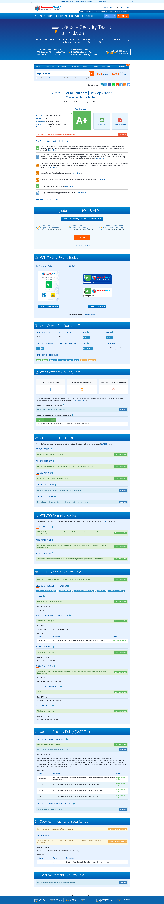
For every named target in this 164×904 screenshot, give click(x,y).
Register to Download (49, 306)
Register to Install (97, 306)
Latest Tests (49, 67)
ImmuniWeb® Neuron (79, 400)
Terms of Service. (89, 315)
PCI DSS (105, 522)
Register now (105, 1)
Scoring (86, 67)
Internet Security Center (86, 11)
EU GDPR (104, 444)
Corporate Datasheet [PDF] (82, 245)
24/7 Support (108, 7)
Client (121, 7)
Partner (127, 7)
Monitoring (62, 67)
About (95, 67)
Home (38, 67)
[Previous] (10, 1)
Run (92, 73)
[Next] (153, 1)
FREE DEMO (82, 237)
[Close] (132, 1)
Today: (123, 11)
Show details (51, 150)
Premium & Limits (108, 67)
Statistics (124, 66)
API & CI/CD (75, 67)
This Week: (111, 11)
